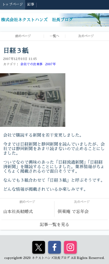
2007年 (50, 64)
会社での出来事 (31, 64)
